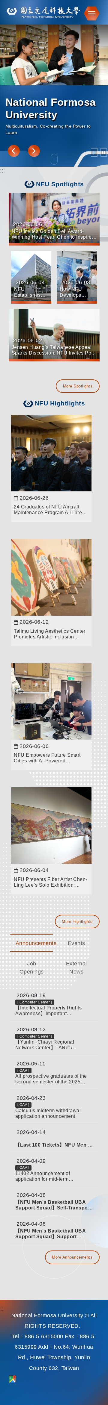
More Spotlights (78, 386)
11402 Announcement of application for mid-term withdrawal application (42, 1176)
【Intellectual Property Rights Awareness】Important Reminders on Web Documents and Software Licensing (50, 1010)
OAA (23, 1070)
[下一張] (34, 151)
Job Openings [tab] (32, 967)
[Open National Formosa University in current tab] (54, 12)
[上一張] (14, 151)
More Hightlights (77, 921)
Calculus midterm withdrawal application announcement (48, 1113)
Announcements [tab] (34, 943)
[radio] (94, 152)
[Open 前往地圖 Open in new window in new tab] (12, 1379)
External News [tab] (76, 967)
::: (2, 171)
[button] (90, 13)
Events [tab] (76, 943)
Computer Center (35, 1002)
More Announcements (72, 1257)
